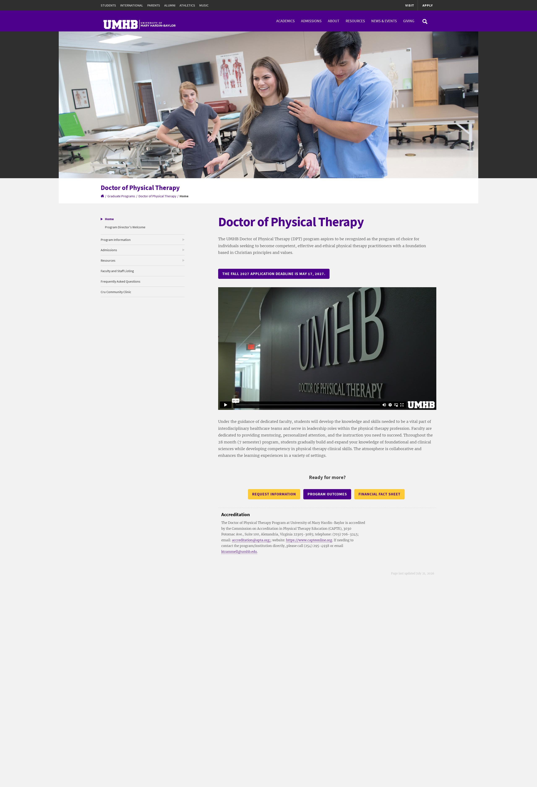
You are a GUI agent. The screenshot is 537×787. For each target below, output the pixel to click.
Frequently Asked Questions (120, 281)
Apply (427, 5)
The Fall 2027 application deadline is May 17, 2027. (273, 273)
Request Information (274, 494)
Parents (153, 5)
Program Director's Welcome (125, 227)
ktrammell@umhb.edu (239, 552)
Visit (409, 5)
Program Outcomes (327, 494)
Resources (355, 20)
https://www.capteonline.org (309, 540)
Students (108, 5)
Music (204, 5)
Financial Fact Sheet (379, 494)
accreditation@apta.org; (251, 540)
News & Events (384, 20)
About (333, 20)
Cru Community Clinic (116, 292)
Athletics (187, 5)
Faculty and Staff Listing (117, 271)
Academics (285, 20)
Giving (408, 20)
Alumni (169, 5)
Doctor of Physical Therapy (157, 196)
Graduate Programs (121, 196)
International (131, 5)
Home (109, 219)
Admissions (311, 20)
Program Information (116, 240)
